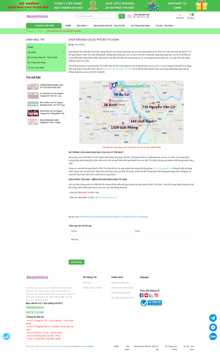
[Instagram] (156, 295)
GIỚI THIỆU (87, 283)
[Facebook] (141, 295)
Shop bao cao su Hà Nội (83, 346)
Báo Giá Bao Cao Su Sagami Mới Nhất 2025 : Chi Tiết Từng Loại (52, 105)
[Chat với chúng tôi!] (213, 327)
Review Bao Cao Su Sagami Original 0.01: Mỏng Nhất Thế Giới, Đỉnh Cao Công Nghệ (52, 113)
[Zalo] (151, 295)
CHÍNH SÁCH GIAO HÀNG (120, 293)
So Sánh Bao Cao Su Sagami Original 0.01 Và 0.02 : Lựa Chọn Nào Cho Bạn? (51, 95)
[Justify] (122, 16)
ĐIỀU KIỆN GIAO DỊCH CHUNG (122, 298)
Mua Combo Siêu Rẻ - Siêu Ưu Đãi (109, 25)
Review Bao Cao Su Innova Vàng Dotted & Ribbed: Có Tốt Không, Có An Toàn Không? (114, 217)
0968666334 (35, 307)
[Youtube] (146, 295)
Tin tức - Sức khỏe (164, 25)
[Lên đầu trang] (213, 344)
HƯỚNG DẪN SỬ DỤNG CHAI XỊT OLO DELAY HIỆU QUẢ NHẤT (51, 87)
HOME (68, 25)
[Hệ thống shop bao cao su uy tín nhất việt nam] (110, 5)
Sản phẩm (81, 25)
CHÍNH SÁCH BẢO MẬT (120, 283)
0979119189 (35, 312)
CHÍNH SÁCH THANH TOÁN (122, 288)
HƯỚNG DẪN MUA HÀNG (92, 288)
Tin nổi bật (33, 77)
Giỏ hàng (190, 18)
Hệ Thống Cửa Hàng (140, 25)
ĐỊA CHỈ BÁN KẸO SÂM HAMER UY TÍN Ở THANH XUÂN (50, 122)
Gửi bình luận (76, 262)
